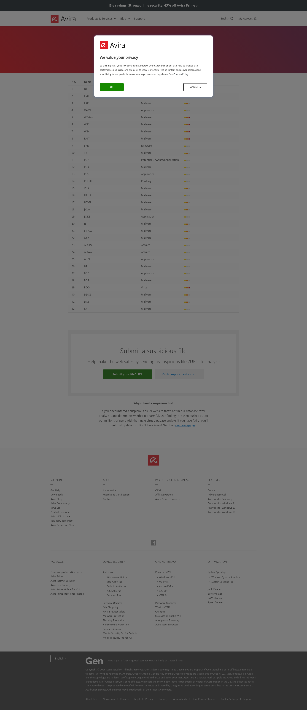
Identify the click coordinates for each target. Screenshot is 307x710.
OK (111, 87)
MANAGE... (195, 87)
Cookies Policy (180, 74)
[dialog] (153, 66)
